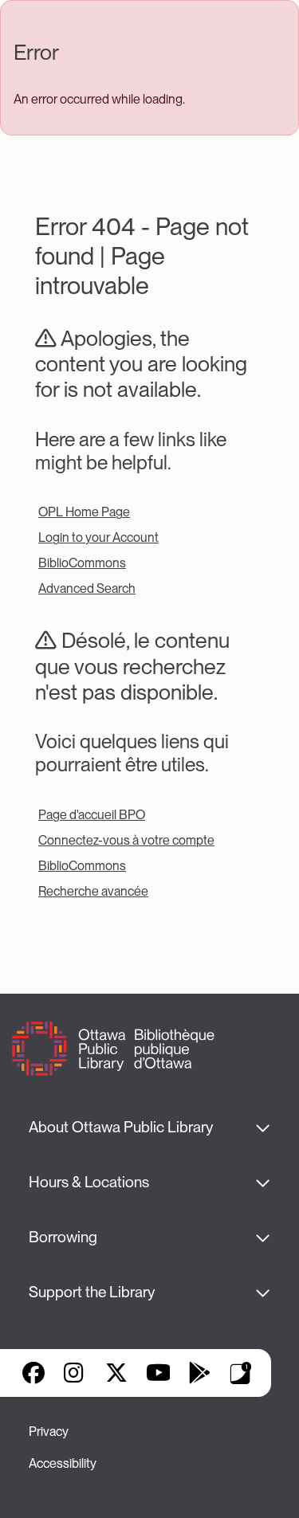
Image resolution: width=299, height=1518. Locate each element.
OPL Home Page (84, 512)
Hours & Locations (89, 1182)
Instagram (75, 1373)
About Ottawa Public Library (121, 1127)
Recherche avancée (93, 891)
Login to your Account (98, 537)
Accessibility (62, 1463)
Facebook (33, 1373)
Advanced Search (87, 588)
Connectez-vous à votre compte (126, 840)
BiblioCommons (82, 563)
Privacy (49, 1431)
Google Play (199, 1373)
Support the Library (92, 1292)
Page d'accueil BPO (91, 814)
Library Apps (241, 1373)
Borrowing (63, 1237)
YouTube (158, 1373)
